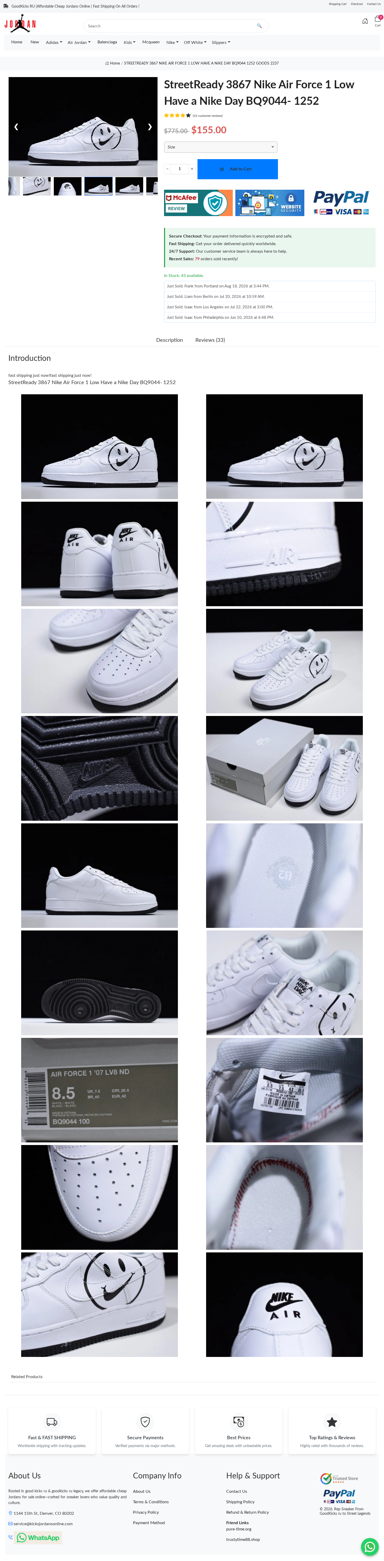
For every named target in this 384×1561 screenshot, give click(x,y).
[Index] (365, 21)
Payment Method (149, 1523)
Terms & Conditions (151, 1502)
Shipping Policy (240, 1502)
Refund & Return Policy (247, 1512)
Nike (170, 43)
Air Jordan (77, 43)
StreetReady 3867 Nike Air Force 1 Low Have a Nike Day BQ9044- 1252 (92, 382)
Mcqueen (151, 42)
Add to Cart (241, 169)
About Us (141, 1491)
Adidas (52, 43)
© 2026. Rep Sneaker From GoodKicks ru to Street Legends (345, 1511)
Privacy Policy (146, 1512)
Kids (128, 43)
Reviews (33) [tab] (210, 340)
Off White (193, 43)
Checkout (357, 4)
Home (16, 42)
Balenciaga (107, 42)
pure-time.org (238, 1529)
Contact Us (374, 4)
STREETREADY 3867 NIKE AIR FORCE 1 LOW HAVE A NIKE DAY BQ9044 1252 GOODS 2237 (201, 63)
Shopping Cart (338, 4)
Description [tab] (169, 340)
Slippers (219, 43)
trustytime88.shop (243, 1539)
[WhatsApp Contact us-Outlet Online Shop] (370, 1547)
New (35, 42)
